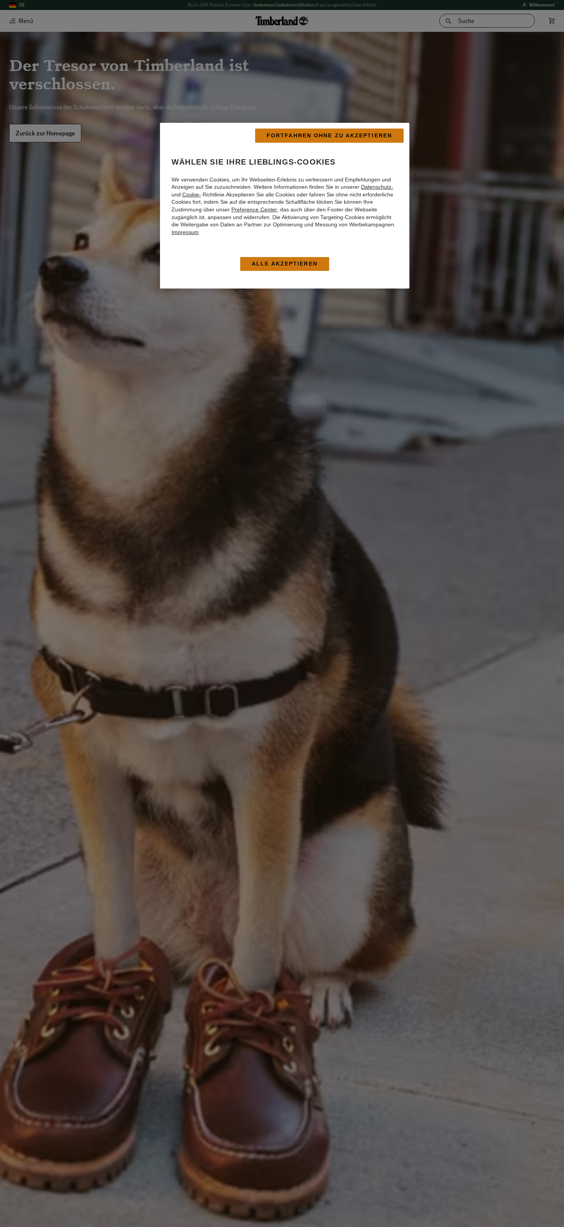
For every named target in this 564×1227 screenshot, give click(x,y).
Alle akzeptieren (285, 264)
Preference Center (254, 209)
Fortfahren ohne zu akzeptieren (329, 135)
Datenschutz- (377, 187)
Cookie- (191, 194)
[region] (284, 206)
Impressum (185, 232)
